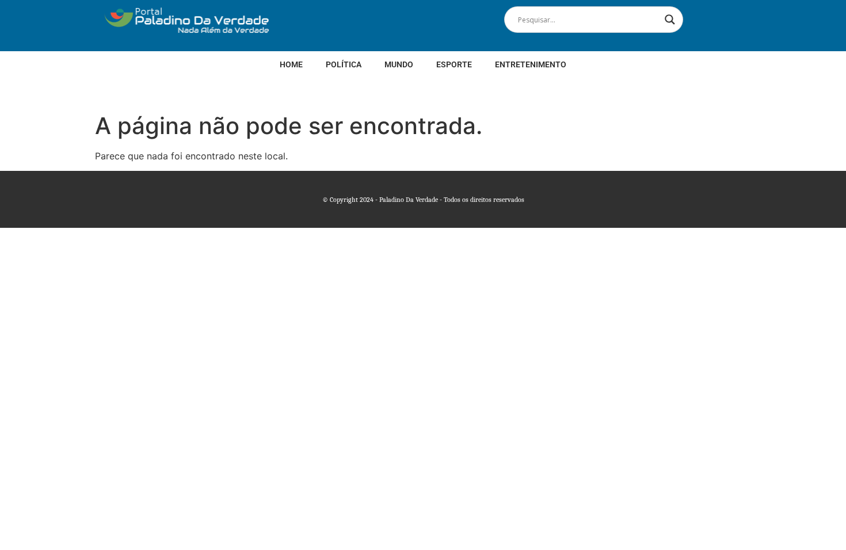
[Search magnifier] (670, 20)
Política (343, 64)
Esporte (454, 64)
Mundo (398, 64)
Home (291, 64)
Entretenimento (530, 64)
